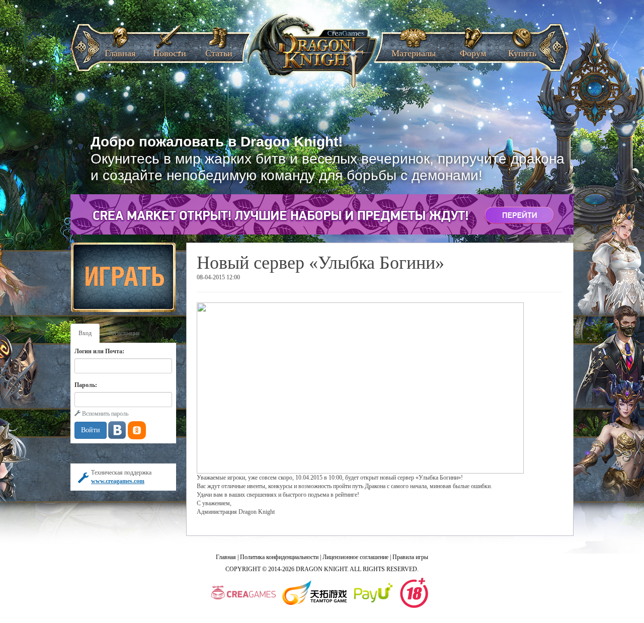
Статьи (218, 50)
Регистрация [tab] (124, 333)
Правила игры (410, 557)
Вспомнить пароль (104, 413)
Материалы (413, 50)
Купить (522, 50)
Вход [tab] (85, 333)
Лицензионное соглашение (355, 557)
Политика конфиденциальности (279, 557)
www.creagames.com (117, 481)
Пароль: (85, 384)
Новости (169, 50)
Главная (120, 50)
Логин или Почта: (99, 351)
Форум (473, 50)
